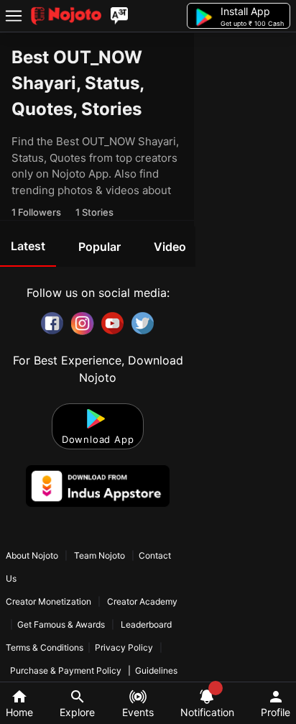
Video (170, 246)
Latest (28, 246)
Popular (99, 246)
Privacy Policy (124, 647)
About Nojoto (33, 555)
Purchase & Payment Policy (65, 670)
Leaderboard (146, 624)
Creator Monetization (49, 601)
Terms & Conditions (44, 647)
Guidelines (156, 670)
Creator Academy (141, 601)
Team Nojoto (99, 555)
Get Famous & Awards (61, 624)
